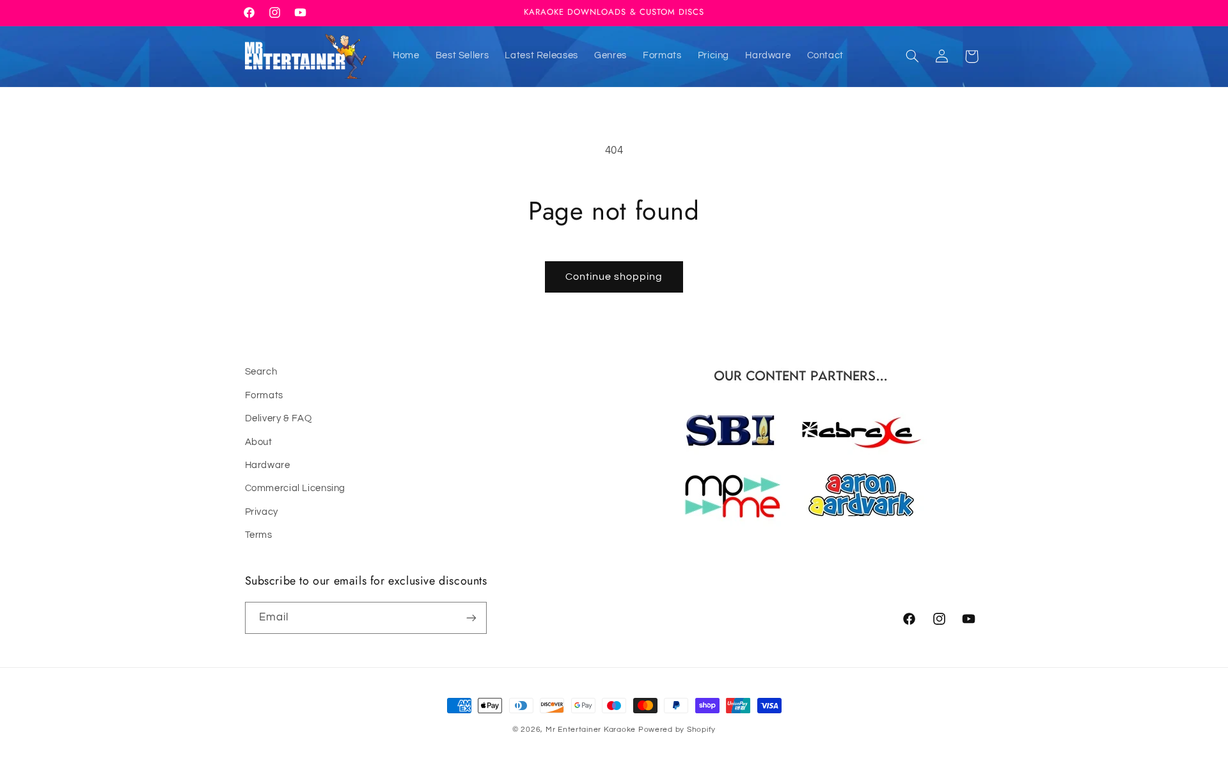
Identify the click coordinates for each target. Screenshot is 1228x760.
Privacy (261, 512)
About (258, 442)
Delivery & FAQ (278, 418)
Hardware (267, 465)
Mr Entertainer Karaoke (591, 729)
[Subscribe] (470, 617)
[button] (912, 56)
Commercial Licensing (295, 488)
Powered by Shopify (677, 729)
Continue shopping (614, 276)
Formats (264, 395)
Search (261, 371)
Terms (258, 535)
